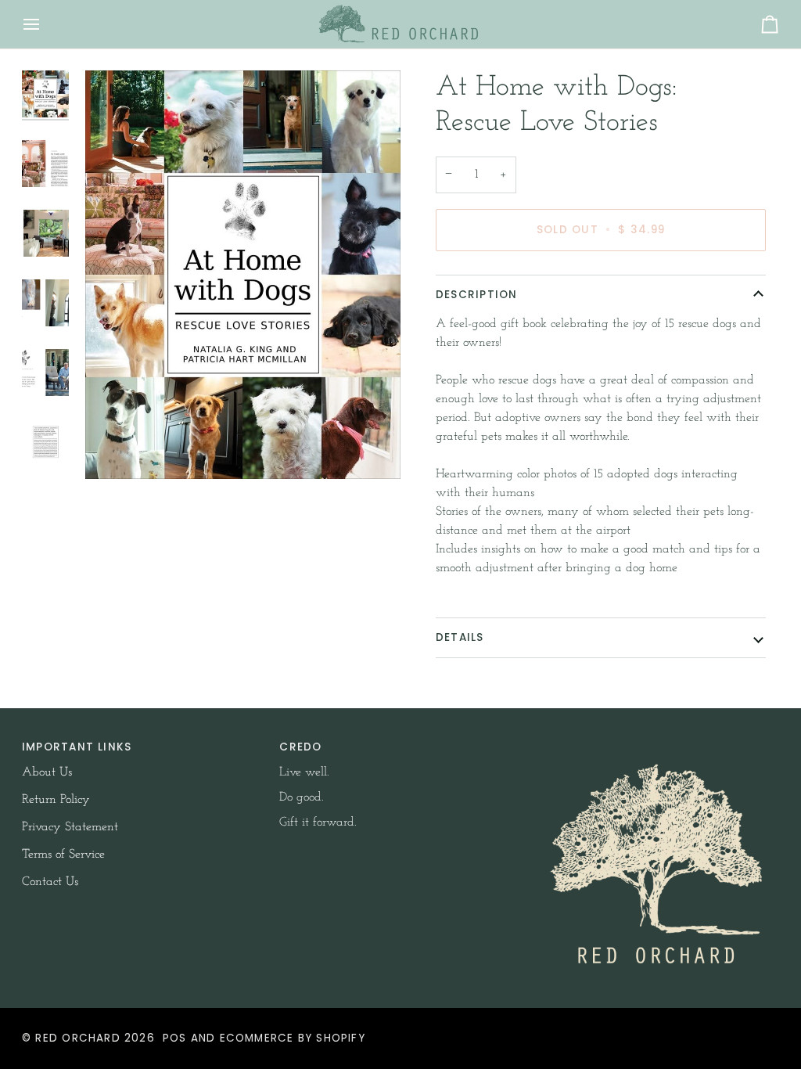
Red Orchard (77, 1038)
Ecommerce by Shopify (292, 1038)
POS (175, 1038)
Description (476, 294)
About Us (47, 772)
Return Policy (56, 800)
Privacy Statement (70, 827)
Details (460, 637)
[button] (658, 743)
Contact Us (50, 882)
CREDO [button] (300, 747)
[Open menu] (45, 24)
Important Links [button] (76, 747)
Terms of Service (63, 854)
